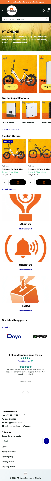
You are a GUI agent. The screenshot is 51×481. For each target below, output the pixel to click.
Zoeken (46, 19)
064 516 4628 (10, 419)
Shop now (11, 87)
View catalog (3, 11)
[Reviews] (25, 309)
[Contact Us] (25, 268)
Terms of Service (9, 452)
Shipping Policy (8, 467)
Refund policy (7, 457)
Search (5, 447)
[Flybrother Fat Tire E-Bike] (14, 151)
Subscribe (46, 441)
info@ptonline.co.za (13, 422)
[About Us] (25, 227)
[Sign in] (43, 10)
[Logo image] (14, 337)
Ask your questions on (18, 426)
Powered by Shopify (33, 478)
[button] (8, 180)
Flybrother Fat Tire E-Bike (12, 169)
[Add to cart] (17, 182)
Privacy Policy (8, 462)
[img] (25, 358)
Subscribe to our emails (11, 436)
